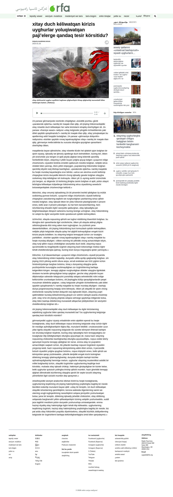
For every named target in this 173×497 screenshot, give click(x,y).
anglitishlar (65, 442)
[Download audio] (105, 113)
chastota (65, 438)
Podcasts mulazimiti (69, 445)
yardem (117, 457)
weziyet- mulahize (53, 16)
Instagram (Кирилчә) (95, 448)
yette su (117, 16)
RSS (90, 464)
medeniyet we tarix (74, 16)
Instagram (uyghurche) (96, 445)
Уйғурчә (146, 16)
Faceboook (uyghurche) (96, 438)
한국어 (37, 448)
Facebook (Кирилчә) (95, 442)
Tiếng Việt (38, 461)
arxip (10, 457)
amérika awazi (120, 454)
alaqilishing (65, 455)
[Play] (38, 113)
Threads (91, 461)
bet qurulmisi (119, 461)
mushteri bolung (93, 467)
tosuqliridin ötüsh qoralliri (70, 452)
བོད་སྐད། (37, 457)
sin (10, 454)
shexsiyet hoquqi (121, 442)
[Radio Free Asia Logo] (43, 7)
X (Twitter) (91, 451)
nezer (126, 16)
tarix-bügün (91, 16)
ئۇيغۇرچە (138, 16)
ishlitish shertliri (120, 445)
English (37, 464)
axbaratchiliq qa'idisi (122, 438)
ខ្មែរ (36, 454)
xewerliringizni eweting (96, 470)
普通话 (37, 438)
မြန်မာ (37, 445)
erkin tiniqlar (105, 16)
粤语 (36, 442)
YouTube (91, 454)
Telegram (91, 457)
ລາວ (36, 451)
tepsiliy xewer (36, 16)
